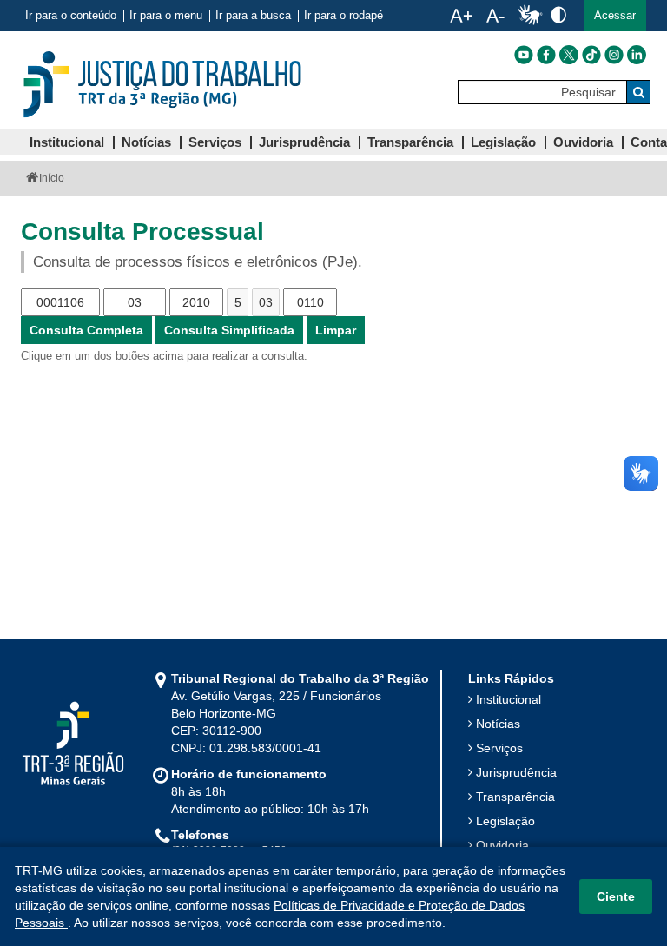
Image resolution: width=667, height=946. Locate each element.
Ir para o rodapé (343, 16)
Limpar (335, 330)
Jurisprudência (516, 772)
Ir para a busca (253, 16)
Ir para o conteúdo (70, 16)
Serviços (499, 748)
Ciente (616, 896)
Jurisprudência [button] (304, 142)
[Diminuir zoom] (495, 15)
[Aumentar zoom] (461, 15)
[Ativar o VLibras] (529, 15)
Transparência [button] (410, 142)
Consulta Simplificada (229, 330)
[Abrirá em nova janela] (523, 54)
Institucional (508, 699)
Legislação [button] (503, 142)
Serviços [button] (214, 142)
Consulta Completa (86, 330)
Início (51, 178)
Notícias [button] (146, 142)
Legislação (505, 821)
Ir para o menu (165, 16)
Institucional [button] (67, 142)
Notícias (498, 724)
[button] (615, 15)
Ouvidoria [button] (583, 142)
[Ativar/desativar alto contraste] (558, 14)
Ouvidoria (502, 845)
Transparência (515, 797)
